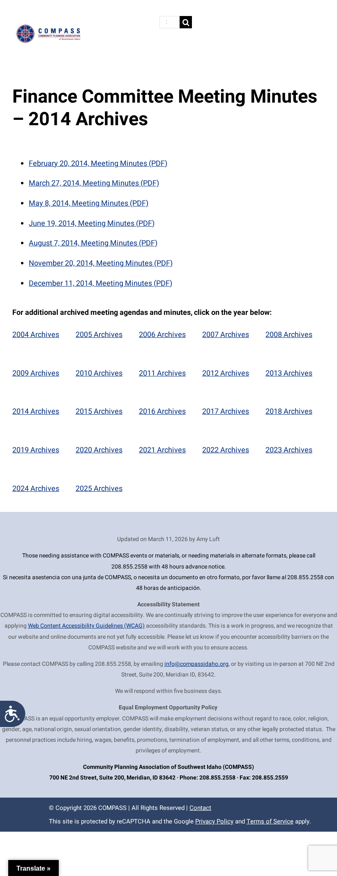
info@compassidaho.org (196, 664)
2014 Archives (35, 411)
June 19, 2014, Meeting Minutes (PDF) (92, 223)
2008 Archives (288, 334)
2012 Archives (225, 373)
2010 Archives (99, 373)
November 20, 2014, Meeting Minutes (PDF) (101, 263)
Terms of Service (270, 821)
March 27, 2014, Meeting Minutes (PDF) (94, 183)
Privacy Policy (214, 821)
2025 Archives (99, 488)
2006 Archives (162, 334)
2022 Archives (225, 450)
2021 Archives (162, 450)
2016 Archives (162, 411)
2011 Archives (162, 373)
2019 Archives (35, 450)
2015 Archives (99, 411)
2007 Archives (225, 334)
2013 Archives (288, 373)
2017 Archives (225, 411)
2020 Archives (99, 450)
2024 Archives (35, 488)
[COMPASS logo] (48, 26)
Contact (200, 807)
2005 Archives (99, 334)
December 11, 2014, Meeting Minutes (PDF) (100, 283)
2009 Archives (35, 373)
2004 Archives (35, 334)
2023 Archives (288, 450)
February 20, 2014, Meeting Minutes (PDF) (98, 163)
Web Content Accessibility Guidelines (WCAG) (86, 625)
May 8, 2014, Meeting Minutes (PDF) (88, 203)
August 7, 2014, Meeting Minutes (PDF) (93, 243)
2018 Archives (288, 411)
